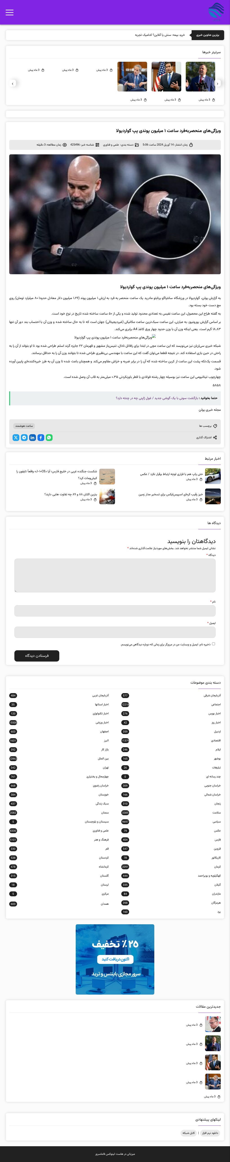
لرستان (60, 885)
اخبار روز (172, 722)
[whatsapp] (49, 437)
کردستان (60, 858)
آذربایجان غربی (60, 695)
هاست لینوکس (114, 1154)
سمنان (59, 812)
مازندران (172, 894)
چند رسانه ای (172, 776)
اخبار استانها (60, 704)
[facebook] (41, 437)
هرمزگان (172, 903)
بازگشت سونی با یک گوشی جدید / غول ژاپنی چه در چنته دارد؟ (157, 398)
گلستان (60, 876)
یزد (172, 912)
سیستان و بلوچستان (60, 822)
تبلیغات (172, 767)
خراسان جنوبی (172, 785)
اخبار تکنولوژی (60, 713)
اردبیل (172, 731)
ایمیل (211, 623)
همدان (60, 904)
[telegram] (24, 437)
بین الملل (59, 758)
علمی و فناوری (111, 145)
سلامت (171, 812)
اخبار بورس (172, 713)
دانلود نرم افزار (210, 1133)
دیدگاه (211, 555)
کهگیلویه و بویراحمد (172, 876)
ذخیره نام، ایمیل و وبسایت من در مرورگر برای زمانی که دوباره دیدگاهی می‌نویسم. (165, 644)
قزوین (172, 849)
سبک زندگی (60, 803)
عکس (172, 831)
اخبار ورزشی (59, 722)
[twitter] (16, 437)
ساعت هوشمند (24, 426)
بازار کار (60, 749)
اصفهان (60, 731)
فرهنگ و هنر (59, 840)
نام (213, 602)
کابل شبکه (189, 1133)
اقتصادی (171, 740)
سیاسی (171, 822)
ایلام (172, 749)
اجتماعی (171, 704)
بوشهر (172, 758)
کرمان (171, 867)
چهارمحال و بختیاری (60, 776)
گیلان (172, 885)
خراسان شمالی (172, 794)
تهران (60, 767)
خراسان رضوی (60, 785)
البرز (59, 740)
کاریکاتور (172, 858)
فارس (172, 840)
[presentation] (217, 83)
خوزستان (60, 794)
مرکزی (60, 894)
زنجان (172, 803)
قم (60, 849)
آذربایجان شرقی (172, 695)
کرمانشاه (60, 867)
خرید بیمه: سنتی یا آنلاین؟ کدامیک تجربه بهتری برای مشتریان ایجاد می (141, 35)
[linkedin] (32, 437)
